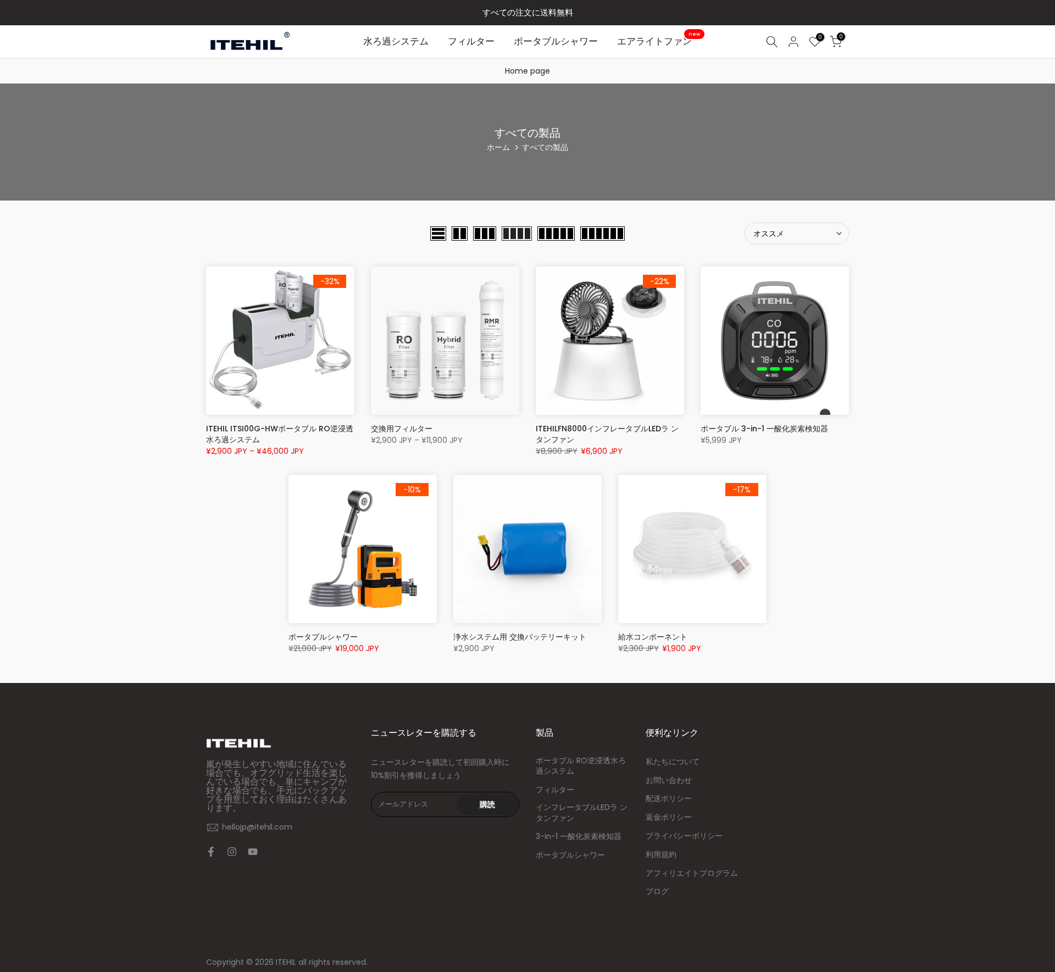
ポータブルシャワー (556, 41)
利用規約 (661, 854)
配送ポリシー (669, 798)
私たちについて (672, 762)
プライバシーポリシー (684, 836)
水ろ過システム (396, 41)
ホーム (498, 147)
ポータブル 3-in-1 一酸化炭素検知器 (764, 428)
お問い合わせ (669, 780)
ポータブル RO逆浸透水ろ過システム (581, 766)
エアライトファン (658, 41)
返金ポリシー (669, 817)
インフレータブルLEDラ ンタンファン (582, 813)
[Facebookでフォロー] (211, 851)
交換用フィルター (401, 428)
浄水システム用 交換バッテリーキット (519, 636)
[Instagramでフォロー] (232, 851)
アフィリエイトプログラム (692, 873)
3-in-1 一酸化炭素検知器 (578, 836)
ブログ (657, 891)
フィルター (471, 41)
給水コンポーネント (652, 636)
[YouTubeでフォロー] (253, 851)
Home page (527, 70)
